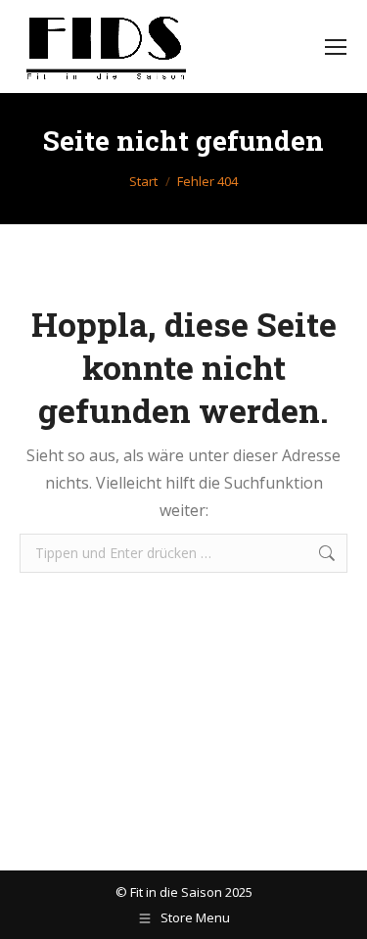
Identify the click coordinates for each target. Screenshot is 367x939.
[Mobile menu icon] (335, 47)
